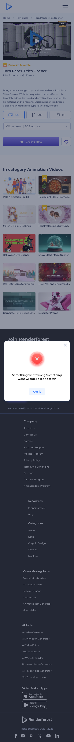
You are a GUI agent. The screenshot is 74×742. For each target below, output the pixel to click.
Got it (37, 391)
